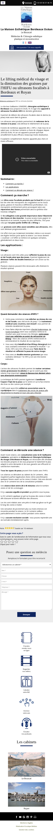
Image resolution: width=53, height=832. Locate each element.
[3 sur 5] (9, 541)
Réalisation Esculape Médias (26, 826)
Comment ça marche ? (15, 184)
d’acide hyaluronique (40, 329)
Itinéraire (28, 3)
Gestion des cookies (26, 830)
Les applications (12, 187)
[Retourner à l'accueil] (26, 27)
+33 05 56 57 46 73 (44, 3)
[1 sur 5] (1, 541)
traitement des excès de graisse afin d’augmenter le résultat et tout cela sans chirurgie (24, 391)
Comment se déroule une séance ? (20, 190)
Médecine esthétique (6, 101)
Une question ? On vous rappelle (29, 47)
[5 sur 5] (16, 541)
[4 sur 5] (12, 541)
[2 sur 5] (5, 541)
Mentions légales (26, 823)
